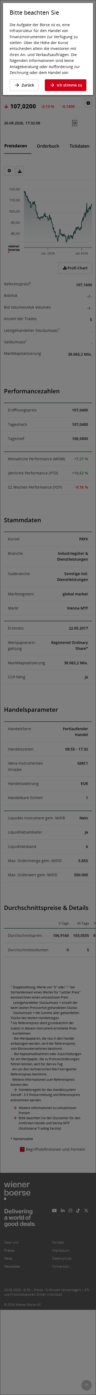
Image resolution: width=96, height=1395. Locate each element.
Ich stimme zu (69, 85)
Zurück (28, 85)
